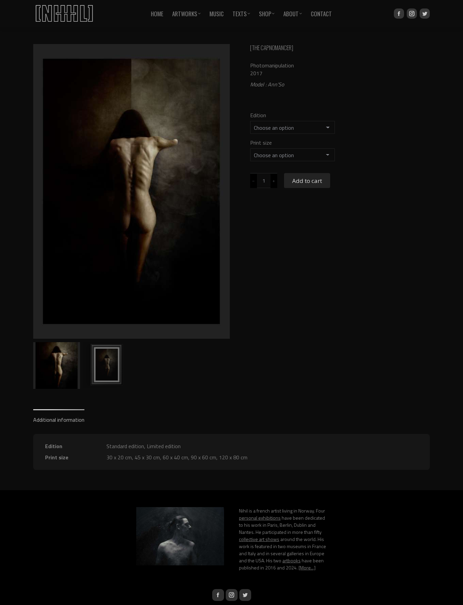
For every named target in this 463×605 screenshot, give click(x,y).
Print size (261, 143)
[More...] (307, 567)
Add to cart (307, 181)
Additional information (58, 420)
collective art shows (259, 539)
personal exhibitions (260, 517)
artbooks (291, 560)
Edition (258, 115)
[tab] (58, 416)
